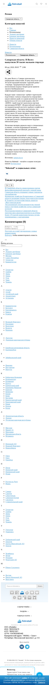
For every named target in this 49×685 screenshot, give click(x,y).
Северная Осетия (12, 498)
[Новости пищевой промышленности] (27, 592)
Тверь (7, 274)
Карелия (8, 390)
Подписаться (16, 164)
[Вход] (46, 4)
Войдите (8, 235)
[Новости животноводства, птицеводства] (12, 592)
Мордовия (9, 432)
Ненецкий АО (11, 444)
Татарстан (9, 260)
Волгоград (9, 326)
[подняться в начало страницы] (6, 239)
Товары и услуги (23, 616)
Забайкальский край (13, 358)
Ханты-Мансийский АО (14, 544)
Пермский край (11, 470)
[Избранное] (41, 4)
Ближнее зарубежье (17, 36)
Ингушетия (9, 367)
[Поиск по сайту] (36, 4)
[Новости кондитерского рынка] (37, 592)
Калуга (8, 383)
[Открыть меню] (4, 4)
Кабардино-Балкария (13, 377)
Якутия (8, 575)
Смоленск (9, 500)
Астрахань (9, 298)
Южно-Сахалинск (12, 567)
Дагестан (9, 338)
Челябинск (9, 554)
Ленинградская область (14, 416)
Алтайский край (11, 294)
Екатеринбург (10, 350)
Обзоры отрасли (15, 40)
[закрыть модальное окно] (2, 241)
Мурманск (9, 436)
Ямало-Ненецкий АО (13, 577)
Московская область (13, 434)
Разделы (23, 611)
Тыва (7, 280)
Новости (8, 52)
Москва (8, 256)
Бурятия (8, 314)
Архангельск (10, 296)
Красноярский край (13, 402)
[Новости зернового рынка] (32, 592)
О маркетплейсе (23, 607)
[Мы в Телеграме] (27, 646)
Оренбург (9, 460)
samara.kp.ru (18, 158)
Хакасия (8, 542)
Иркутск (8, 369)
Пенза (7, 468)
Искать (40, 586)
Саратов (8, 494)
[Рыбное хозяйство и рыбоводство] (22, 592)
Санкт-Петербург (12, 258)
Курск (7, 408)
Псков (7, 474)
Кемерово (9, 392)
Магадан (8, 428)
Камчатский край (12, 386)
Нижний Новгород (12, 446)
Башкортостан (10, 262)
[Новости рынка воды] (24, 597)
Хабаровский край (12, 540)
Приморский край (12, 472)
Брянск (8, 312)
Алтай (7, 292)
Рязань (7, 484)
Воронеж (9, 330)
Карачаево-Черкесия (13, 388)
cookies (24, 678)
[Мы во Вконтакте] (7, 175)
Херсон (8, 546)
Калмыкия (9, 381)
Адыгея (8, 290)
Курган (8, 406)
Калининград (10, 379)
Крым (7, 404)
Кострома (9, 398)
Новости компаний (16, 38)
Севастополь (10, 496)
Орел (7, 458)
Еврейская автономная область (17, 348)
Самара (8, 491)
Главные (12, 30)
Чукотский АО (11, 560)
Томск (7, 276)
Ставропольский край (14, 502)
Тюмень (8, 282)
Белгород (9, 308)
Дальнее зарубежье (16, 34)
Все (10, 28)
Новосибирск (10, 448)
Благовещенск (11, 310)
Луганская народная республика (18, 420)
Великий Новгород (13, 322)
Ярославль (9, 579)
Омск (7, 456)
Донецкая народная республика (17, 340)
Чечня (7, 556)
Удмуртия (9, 530)
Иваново (8, 365)
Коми (7, 396)
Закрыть (41, 682)
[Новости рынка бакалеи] (29, 597)
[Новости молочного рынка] (19, 597)
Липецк (8, 418)
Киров (7, 394)
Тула (7, 278)
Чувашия (8, 558)
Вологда (8, 328)
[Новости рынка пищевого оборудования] (17, 592)
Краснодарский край (13, 400)
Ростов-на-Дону (11, 482)
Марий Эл (9, 430)
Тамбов (8, 272)
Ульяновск (9, 532)
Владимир (9, 324)
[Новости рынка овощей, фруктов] (14, 597)
